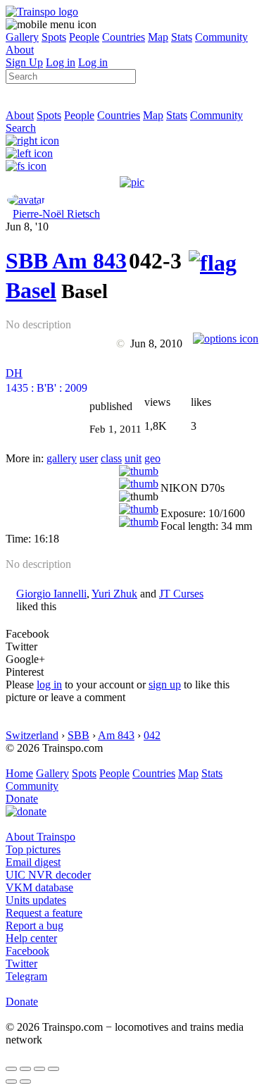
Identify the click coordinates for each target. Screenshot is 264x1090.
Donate (22, 799)
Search (21, 128)
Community (221, 37)
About (20, 50)
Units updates (36, 900)
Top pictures (33, 849)
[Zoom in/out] (53, 1069)
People (84, 37)
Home (19, 773)
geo (152, 458)
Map (158, 37)
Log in (60, 62)
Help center (31, 938)
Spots (54, 37)
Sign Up (24, 62)
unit (133, 458)
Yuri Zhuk (114, 594)
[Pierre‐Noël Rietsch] (26, 200)
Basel (31, 290)
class (111, 458)
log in (49, 684)
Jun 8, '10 (27, 227)
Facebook (27, 951)
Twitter (21, 964)
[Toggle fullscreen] (39, 1069)
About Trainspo (40, 837)
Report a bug (34, 925)
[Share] (25, 1069)
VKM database (39, 887)
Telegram (26, 976)
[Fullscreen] (26, 166)
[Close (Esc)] (11, 1069)
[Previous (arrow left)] (11, 1081)
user (89, 458)
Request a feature (44, 913)
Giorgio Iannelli (51, 594)
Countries (123, 37)
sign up (165, 684)
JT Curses (181, 594)
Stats (181, 37)
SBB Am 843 (66, 260)
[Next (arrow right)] (25, 1081)
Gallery (22, 37)
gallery (61, 458)
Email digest (33, 862)
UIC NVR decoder (48, 875)
